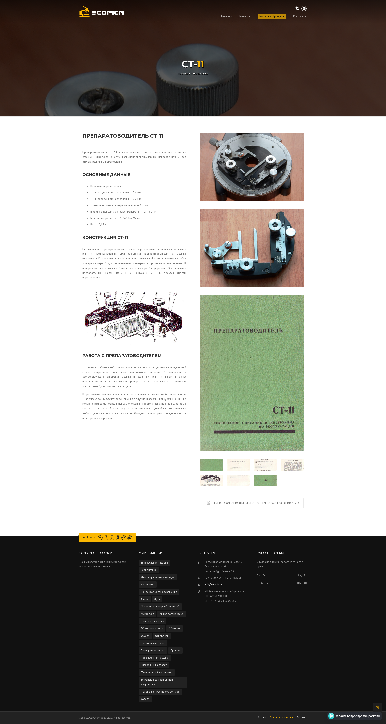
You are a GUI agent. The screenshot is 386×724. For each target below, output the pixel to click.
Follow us (89, 537)
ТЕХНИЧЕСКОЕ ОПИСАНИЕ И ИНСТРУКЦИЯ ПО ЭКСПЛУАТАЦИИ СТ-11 (255, 503)
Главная (226, 16)
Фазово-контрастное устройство (160, 691)
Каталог (244, 16)
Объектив (174, 628)
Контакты (300, 16)
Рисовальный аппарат (154, 665)
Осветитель (161, 636)
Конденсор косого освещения (159, 592)
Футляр (145, 699)
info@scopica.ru (214, 584)
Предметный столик (152, 643)
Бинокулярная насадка (154, 562)
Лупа (157, 599)
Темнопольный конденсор (156, 672)
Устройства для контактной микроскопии (157, 682)
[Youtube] (123, 537)
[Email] (304, 8)
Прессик (175, 650)
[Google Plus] (112, 537)
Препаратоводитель (153, 650)
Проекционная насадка (155, 657)
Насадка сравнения (152, 621)
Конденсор (147, 584)
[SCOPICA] (101, 11)
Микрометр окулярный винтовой (160, 606)
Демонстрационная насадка (158, 577)
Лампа (144, 599)
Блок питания (148, 570)
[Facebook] (106, 537)
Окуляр (145, 636)
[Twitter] (100, 537)
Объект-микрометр (152, 628)
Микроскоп (147, 614)
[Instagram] (297, 8)
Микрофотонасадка (171, 614)
